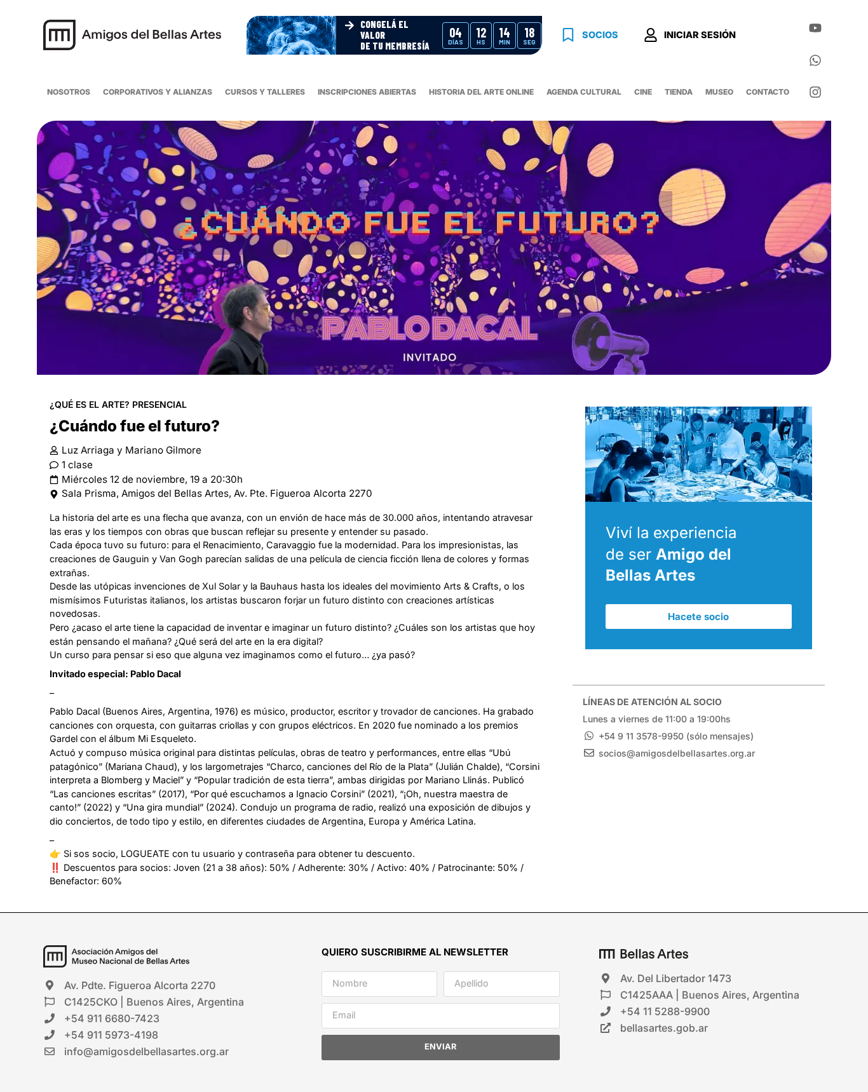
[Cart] (770, 36)
